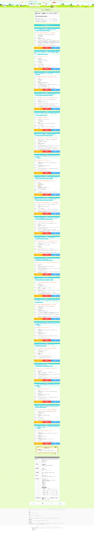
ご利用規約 (43, 526)
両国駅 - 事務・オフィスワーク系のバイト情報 (43, 520)
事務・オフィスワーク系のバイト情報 (32, 515)
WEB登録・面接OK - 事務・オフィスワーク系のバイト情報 (35, 523)
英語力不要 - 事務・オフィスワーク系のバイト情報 (59, 523)
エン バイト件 (35, 1)
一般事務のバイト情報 (39, 515)
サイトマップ (64, 2)
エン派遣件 (30, 1)
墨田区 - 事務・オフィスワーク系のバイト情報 (33, 520)
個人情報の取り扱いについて (38, 526)
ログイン (57, 2)
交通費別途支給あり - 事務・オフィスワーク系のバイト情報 (47, 523)
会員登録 (54, 2)
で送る (33, 503)
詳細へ (55, 47)
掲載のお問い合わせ (56, 526)
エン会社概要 (52, 526)
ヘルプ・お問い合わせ (60, 2)
